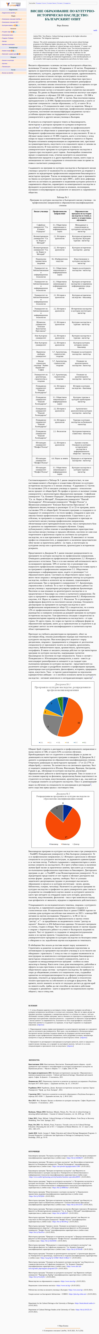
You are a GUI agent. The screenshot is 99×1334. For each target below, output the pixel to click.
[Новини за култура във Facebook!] (17, 25)
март (9, 31)
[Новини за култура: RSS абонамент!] (15, 25)
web (95, 30)
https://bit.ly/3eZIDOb (48, 1241)
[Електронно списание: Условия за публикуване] (21, 19)
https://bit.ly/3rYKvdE (74, 1249)
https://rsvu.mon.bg (75, 1290)
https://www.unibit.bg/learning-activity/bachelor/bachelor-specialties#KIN (54, 1177)
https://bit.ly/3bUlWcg (60, 1222)
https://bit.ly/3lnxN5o (36, 1232)
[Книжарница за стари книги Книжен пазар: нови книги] (11, 50)
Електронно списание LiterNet (11, 19)
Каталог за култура (8, 60)
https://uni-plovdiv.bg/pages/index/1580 (66, 1166)
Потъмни (59, 3)
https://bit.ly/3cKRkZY (75, 1158)
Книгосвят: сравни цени (9, 54)
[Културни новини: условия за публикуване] (13, 25)
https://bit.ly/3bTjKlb (36, 1196)
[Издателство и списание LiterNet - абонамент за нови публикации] (12, 31)
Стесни (44, 3)
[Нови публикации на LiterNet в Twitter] (15, 31)
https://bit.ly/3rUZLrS (83, 1310)
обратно (40, 1025)
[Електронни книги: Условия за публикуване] (15, 13)
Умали (54, 3)
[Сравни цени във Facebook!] (17, 54)
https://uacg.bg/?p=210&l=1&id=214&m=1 (56, 1258)
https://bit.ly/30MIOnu (60, 1188)
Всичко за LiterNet (7, 73)
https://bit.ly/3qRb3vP (60, 1213)
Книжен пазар (6, 50)
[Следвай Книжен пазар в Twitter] (15, 50)
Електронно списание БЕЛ (10, 22)
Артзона (4, 63)
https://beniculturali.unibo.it (84, 1303)
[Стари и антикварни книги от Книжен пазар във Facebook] (13, 50)
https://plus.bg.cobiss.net (77, 1294)
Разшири (38, 3)
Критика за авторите (8, 44)
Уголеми (49, 3)
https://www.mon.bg (68, 1281)
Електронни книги (7, 35)
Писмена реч (6, 66)
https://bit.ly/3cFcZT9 (74, 1205)
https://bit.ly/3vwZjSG (37, 1277)
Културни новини (7, 25)
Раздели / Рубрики (7, 38)
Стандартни (67, 3)
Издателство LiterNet (8, 13)
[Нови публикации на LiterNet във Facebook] (13, 31)
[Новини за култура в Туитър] (18, 25)
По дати (4, 31)
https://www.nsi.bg (63, 1285)
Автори (4, 41)
